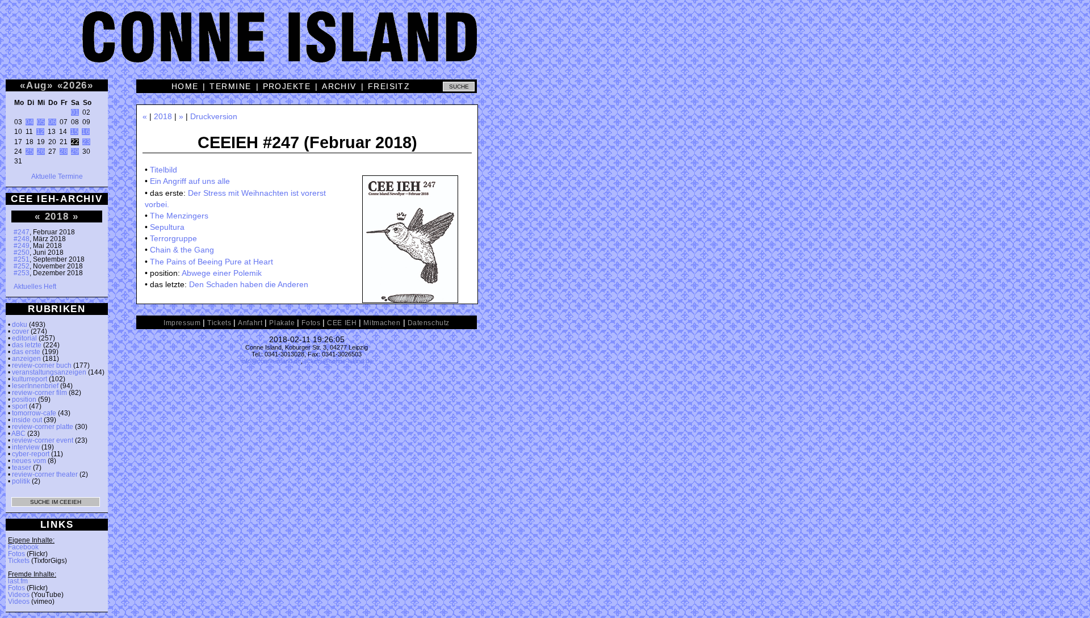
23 (86, 141)
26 (41, 151)
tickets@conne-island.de (338, 361)
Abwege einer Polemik (222, 273)
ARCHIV (339, 86)
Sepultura (167, 227)
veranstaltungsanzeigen (49, 372)
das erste (26, 351)
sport (19, 406)
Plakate (282, 322)
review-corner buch (42, 365)
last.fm (18, 581)
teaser (21, 467)
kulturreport (29, 379)
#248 (22, 239)
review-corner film (39, 392)
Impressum (182, 322)
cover (20, 331)
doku (19, 324)
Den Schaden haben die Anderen (248, 284)
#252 (22, 266)
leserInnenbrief (35, 385)
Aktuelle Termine (57, 176)
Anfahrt (250, 322)
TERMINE (230, 86)
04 (29, 122)
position (24, 399)
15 (74, 131)
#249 (22, 245)
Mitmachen (381, 322)
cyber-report (30, 454)
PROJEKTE (287, 86)
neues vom (29, 460)
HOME (185, 86)
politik (21, 481)
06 (52, 122)
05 (41, 122)
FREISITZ (389, 86)
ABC (18, 433)
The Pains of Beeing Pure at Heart (211, 261)
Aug (36, 85)
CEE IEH (342, 322)
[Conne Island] (545, 45)
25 (29, 151)
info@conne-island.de (271, 361)
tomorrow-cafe (34, 413)
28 (64, 151)
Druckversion (213, 116)
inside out (27, 420)
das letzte (26, 345)
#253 (22, 273)
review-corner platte (42, 426)
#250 (22, 252)
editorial (24, 338)
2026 (75, 85)
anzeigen (26, 358)
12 (40, 131)
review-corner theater (45, 474)
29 (75, 151)
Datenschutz (429, 322)
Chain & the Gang (182, 249)
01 (75, 112)
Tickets (19, 560)
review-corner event (42, 440)
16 (86, 131)
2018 (57, 216)
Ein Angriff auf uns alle (190, 181)
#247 (22, 232)
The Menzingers (179, 215)
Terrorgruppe (173, 238)
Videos (19, 594)
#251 (22, 259)
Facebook (23, 547)
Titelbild (163, 169)
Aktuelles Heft (35, 286)
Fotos (16, 553)
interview (26, 447)
